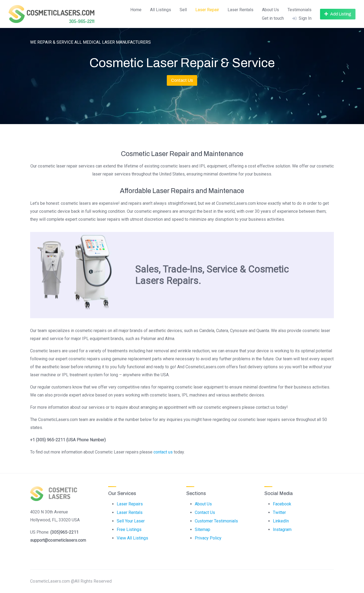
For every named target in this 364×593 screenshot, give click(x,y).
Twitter (279, 512)
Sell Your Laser (131, 521)
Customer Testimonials (216, 521)
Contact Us (182, 80)
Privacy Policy (208, 538)
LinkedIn (281, 521)
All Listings (160, 9)
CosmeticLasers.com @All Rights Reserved (71, 581)
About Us (270, 9)
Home (135, 9)
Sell (183, 9)
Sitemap (202, 529)
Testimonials (300, 9)
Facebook (282, 503)
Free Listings (129, 529)
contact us (163, 452)
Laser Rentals (240, 9)
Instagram (282, 529)
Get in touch (273, 18)
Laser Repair (207, 9)
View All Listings (132, 538)
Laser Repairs (130, 503)
